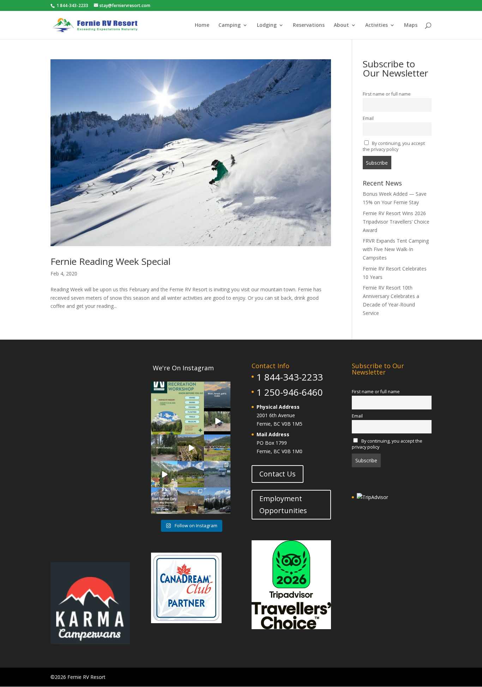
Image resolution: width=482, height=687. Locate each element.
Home (202, 25)
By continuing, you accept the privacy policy (394, 146)
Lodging (267, 25)
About (341, 25)
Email (368, 118)
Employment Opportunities (283, 504)
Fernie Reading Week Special (110, 261)
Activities (376, 25)
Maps (410, 25)
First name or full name (387, 94)
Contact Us (277, 474)
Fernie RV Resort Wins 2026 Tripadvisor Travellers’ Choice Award (396, 221)
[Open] (177, 408)
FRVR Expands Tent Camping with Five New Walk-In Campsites (396, 249)
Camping (229, 25)
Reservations (309, 25)
